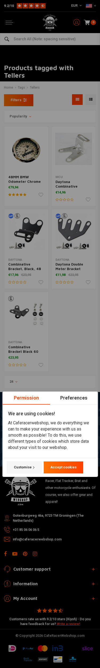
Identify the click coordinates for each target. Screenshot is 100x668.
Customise (22, 467)
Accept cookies (63, 467)
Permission (26, 398)
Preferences (73, 398)
